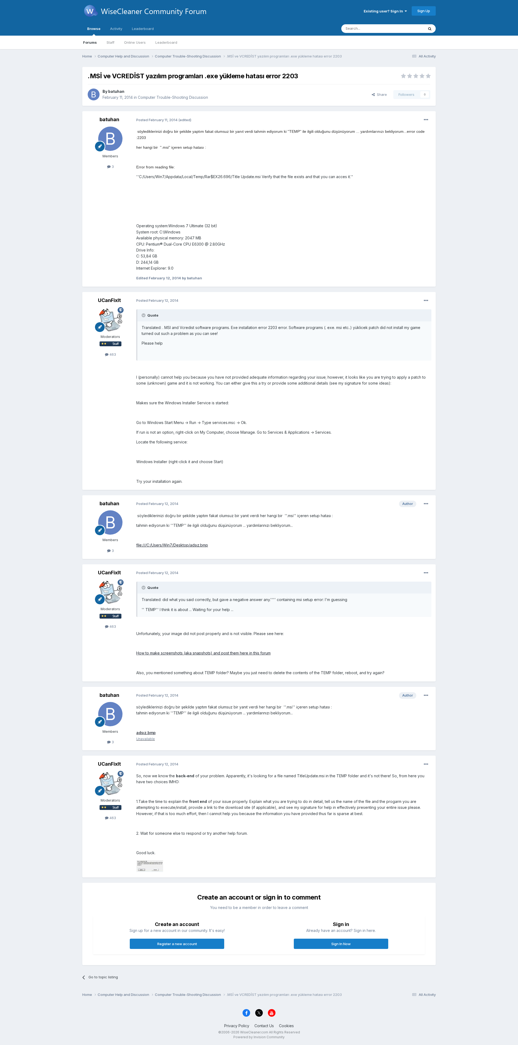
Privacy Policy (236, 1025)
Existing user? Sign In (384, 11)
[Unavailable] (149, 865)
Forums (90, 42)
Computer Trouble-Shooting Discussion (173, 97)
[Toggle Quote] (144, 315)
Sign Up (423, 11)
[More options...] (426, 120)
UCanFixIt (109, 300)
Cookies (286, 1025)
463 (112, 354)
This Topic (408, 28)
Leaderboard (166, 42)
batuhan (116, 91)
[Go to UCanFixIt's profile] (110, 319)
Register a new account (177, 944)
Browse (93, 28)
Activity (116, 28)
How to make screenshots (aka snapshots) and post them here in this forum (203, 653)
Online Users (135, 42)
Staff (110, 42)
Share (381, 94)
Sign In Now (341, 944)
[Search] (430, 28)
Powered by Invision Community (259, 1037)
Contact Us (264, 1025)
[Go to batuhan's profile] (94, 94)
